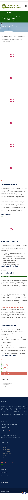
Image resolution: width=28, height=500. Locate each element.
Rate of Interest (7, 449)
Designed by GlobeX (5, 491)
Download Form (7, 453)
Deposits (5, 447)
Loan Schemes (6, 451)
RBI (3, 457)
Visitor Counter (7, 462)
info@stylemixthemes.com (8, 390)
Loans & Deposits (7, 445)
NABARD (4, 455)
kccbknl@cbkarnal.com (9, 430)
